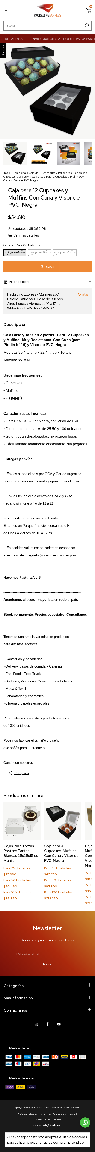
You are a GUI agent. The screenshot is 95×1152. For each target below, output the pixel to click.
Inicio (6, 173)
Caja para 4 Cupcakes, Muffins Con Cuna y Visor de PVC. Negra (61, 853)
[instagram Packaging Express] (36, 1024)
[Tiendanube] (47, 1126)
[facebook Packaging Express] (47, 1024)
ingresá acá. (71, 1114)
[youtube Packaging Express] (59, 1024)
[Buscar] (86, 25)
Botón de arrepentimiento (48, 1119)
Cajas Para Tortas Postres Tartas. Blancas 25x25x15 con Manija (21, 853)
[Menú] (7, 11)
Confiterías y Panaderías (57, 173)
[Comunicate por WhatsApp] (85, 1122)
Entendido (76, 1142)
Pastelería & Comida (25, 173)
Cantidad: (21, 245)
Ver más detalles (26, 235)
